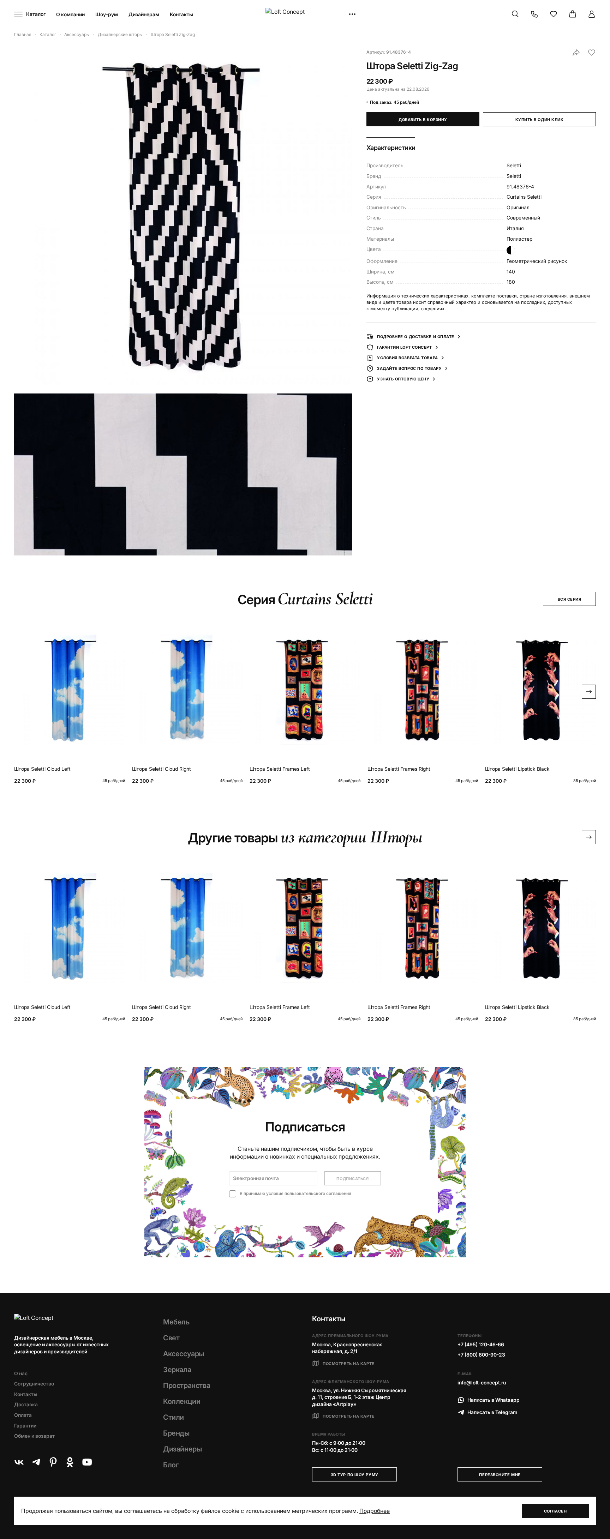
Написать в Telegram (492, 1412)
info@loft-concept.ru (482, 1382)
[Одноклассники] (70, 1462)
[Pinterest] (53, 1462)
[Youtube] (87, 1462)
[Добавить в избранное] (591, 52)
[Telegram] (36, 1462)
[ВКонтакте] (19, 1462)
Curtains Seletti (524, 197)
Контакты (181, 14)
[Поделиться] (576, 52)
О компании (70, 14)
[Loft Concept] (305, 14)
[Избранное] (553, 14)
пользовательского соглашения (318, 1193)
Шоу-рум (106, 14)
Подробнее (374, 1510)
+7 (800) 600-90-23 (481, 1355)
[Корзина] (572, 14)
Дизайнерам (143, 14)
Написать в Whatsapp (493, 1400)
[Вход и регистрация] (591, 14)
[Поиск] (515, 14)
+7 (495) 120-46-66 (481, 1344)
